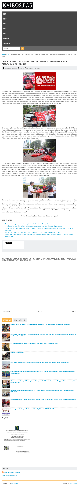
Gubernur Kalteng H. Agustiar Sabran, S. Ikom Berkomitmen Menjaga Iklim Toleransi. (30, 224)
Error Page (6, 39)
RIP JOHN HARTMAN (17, 353)
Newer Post (6, 311)
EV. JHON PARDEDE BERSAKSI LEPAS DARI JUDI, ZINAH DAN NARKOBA (34, 343)
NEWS (38, 68)
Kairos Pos (14, 483)
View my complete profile (9, 475)
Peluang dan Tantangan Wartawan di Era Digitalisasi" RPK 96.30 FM (32, 409)
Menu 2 (5, 24)
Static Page (6, 43)
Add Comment (29, 68)
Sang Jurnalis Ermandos (12, 472)
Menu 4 (5, 29)
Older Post (73, 311)
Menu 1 (5, 19)
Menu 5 (5, 34)
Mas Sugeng (73, 483)
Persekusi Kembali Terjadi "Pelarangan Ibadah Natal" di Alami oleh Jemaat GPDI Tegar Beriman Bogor (43, 399)
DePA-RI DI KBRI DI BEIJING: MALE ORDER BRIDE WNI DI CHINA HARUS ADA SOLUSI (32, 232)
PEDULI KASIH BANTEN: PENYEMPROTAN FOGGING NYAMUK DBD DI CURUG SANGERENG (40, 325)
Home (4, 14)
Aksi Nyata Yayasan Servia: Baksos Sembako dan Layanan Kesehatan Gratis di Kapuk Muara (33, 226)
